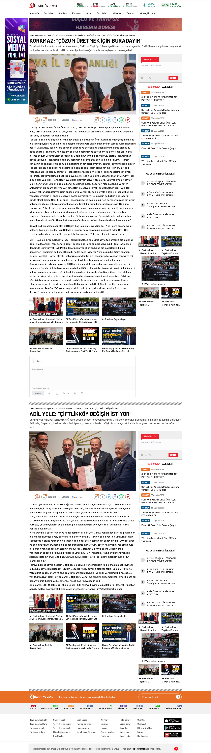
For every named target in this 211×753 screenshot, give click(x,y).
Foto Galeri (101, 13)
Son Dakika (58, 736)
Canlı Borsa (82, 720)
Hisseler (122, 707)
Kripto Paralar (174, 707)
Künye (140, 732)
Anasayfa (34, 13)
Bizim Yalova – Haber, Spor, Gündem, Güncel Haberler (50, 35)
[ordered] (64, 393)
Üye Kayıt (141, 724)
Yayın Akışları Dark (61, 728)
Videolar (117, 13)
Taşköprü (90, 35)
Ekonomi (76, 13)
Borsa (32, 707)
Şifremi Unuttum (145, 728)
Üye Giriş (141, 720)
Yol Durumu (154, 707)
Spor (88, 13)
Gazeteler (69, 707)
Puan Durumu (105, 707)
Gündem (62, 13)
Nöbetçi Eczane (147, 13)
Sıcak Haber (125, 736)
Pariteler (137, 707)
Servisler (48, 13)
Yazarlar (130, 13)
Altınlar (104, 720)
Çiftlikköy (79, 35)
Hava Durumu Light (38, 720)
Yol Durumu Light (37, 728)
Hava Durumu (86, 707)
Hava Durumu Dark (38, 724)
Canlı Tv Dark (59, 720)
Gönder (38, 393)
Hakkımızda (142, 736)
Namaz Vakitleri (49, 707)
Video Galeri (125, 724)
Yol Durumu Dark (37, 732)
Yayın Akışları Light (62, 724)
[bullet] (68, 393)
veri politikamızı (137, 748)
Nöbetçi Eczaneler (61, 732)
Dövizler (104, 724)
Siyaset (78, 408)
